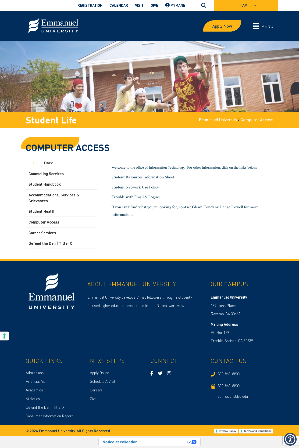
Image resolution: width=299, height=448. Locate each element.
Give (93, 398)
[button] (290, 439)
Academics (34, 389)
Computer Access (43, 221)
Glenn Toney (203, 207)
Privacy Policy (227, 431)
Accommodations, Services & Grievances (53, 197)
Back (48, 162)
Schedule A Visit (102, 381)
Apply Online (99, 372)
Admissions (35, 372)
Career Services (42, 232)
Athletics (33, 398)
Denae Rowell (231, 207)
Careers (96, 389)
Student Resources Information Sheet (142, 177)
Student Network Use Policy (135, 187)
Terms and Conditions (257, 431)
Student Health (41, 211)
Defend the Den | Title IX (50, 243)
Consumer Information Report (49, 415)
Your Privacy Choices (164, 442)
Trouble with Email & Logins (135, 197)
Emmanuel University (218, 119)
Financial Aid (36, 381)
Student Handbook (44, 184)
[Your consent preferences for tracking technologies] (4, 336)
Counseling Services (46, 173)
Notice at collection (120, 442)
